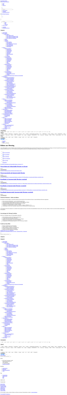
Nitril (2, 133)
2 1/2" (32, 131)
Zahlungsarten (5, 376)
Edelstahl (19, 347)
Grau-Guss (7, 347)
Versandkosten (5, 375)
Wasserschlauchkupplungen (11, 85)
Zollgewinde (2, 387)
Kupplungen (5, 76)
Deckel (6, 39)
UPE (15, 347)
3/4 (49, 131)
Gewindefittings (9, 101)
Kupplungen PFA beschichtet (9, 86)
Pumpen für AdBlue (8, 71)
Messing (46, 347)
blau (6, 137)
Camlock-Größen (3, 386)
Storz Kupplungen (10, 92)
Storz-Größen (2, 389)
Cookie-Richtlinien (34, 392)
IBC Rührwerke (9, 42)
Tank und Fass (5, 109)
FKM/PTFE (60, 133)
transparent (35, 137)
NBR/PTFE (45, 133)
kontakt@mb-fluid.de (6, 364)
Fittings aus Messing (8, 107)
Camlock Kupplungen (10, 78)
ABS (64, 133)
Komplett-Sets (9, 51)
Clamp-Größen (2, 390)
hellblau (16, 137)
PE (22, 347)
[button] (7, 230)
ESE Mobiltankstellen (8, 111)
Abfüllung (6, 40)
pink (23, 137)
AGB (3, 371)
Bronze (20, 133)
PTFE (54, 347)
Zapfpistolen (9, 52)
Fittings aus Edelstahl (8, 103)
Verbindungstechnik (8, 334)
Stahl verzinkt (58, 347)
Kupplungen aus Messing (9, 89)
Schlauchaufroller (7, 127)
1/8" (2, 131)
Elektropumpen (9, 50)
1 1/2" (23, 131)
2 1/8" (29, 131)
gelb (31, 137)
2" (25, 131)
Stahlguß (29, 347)
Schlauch (8, 63)
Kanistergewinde (3, 385)
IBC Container (9, 250)
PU (38, 347)
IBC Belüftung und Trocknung (12, 43)
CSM (49, 133)
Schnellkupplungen (10, 45)
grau (12, 137)
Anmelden (4, 11)
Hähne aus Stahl (7, 122)
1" (16, 131)
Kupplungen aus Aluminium (9, 94)
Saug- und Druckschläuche (9, 125)
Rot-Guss (42, 347)
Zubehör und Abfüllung (8, 321)
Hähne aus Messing (8, 120)
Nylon (12, 347)
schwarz (3, 137)
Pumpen (4, 47)
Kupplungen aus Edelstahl (9, 80)
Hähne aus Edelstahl (8, 119)
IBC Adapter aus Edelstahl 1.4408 (12, 37)
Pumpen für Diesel (8, 48)
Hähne (4, 117)
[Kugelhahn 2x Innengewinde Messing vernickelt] (25, 183)
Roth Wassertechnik (8, 320)
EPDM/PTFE (34, 347)
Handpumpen (9, 49)
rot (25, 137)
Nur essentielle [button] (2, 394)
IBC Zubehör (5, 33)
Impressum (4, 369)
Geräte (6, 335)
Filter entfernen (2, 355)
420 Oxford (2, 347)
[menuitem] (3, 3)
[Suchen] (12, 9)
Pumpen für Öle (7, 56)
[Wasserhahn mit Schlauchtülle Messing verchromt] (11, 164)
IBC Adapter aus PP (10, 35)
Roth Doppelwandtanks (8, 110)
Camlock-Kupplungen (10, 87)
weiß (28, 137)
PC (40, 133)
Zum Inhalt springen (3, 0)
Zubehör (8, 74)
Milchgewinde (2, 388)
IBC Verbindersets (10, 44)
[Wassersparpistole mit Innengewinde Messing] (11, 170)
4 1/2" (40, 131)
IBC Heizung (9, 46)
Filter (7, 62)
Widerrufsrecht (5, 368)
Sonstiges (6, 249)
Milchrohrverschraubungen (11, 102)
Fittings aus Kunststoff (8, 100)
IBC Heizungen (7, 114)
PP (62, 347)
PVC (24, 133)
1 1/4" (19, 131)
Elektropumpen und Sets (11, 73)
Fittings (4, 98)
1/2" (11, 131)
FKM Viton (11, 133)
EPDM (6, 133)
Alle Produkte (5, 32)
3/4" (14, 131)
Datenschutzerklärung (6, 370)
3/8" (8, 131)
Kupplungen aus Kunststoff (9, 77)
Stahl (25, 347)
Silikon (52, 133)
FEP (55, 133)
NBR (50, 347)
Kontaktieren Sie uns (6, 12)
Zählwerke (8, 53)
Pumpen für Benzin (8, 64)
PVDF (27, 133)
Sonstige (6, 116)
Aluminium (16, 133)
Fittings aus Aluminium (8, 99)
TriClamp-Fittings (10, 105)
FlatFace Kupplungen (10, 84)
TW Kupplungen (9, 82)
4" (37, 131)
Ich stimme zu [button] (7, 394)
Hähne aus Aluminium (8, 121)
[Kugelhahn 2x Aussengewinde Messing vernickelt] (21, 177)
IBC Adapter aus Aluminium (11, 38)
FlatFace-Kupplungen (10, 79)
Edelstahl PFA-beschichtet (34, 133)
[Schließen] (0, 233)
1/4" (5, 131)
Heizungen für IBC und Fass (7, 113)
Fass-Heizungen (7, 115)
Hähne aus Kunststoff (8, 118)
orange (20, 137)
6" (45, 131)
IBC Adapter (7, 34)
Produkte (4, 141)
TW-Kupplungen (9, 88)
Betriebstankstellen (10, 54)
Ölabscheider (5, 128)
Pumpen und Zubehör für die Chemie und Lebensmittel (14, 75)
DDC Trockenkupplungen (11, 97)
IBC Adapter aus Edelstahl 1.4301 (12, 36)
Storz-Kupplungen (10, 306)
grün (9, 137)
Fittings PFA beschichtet (9, 108)
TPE (65, 347)
